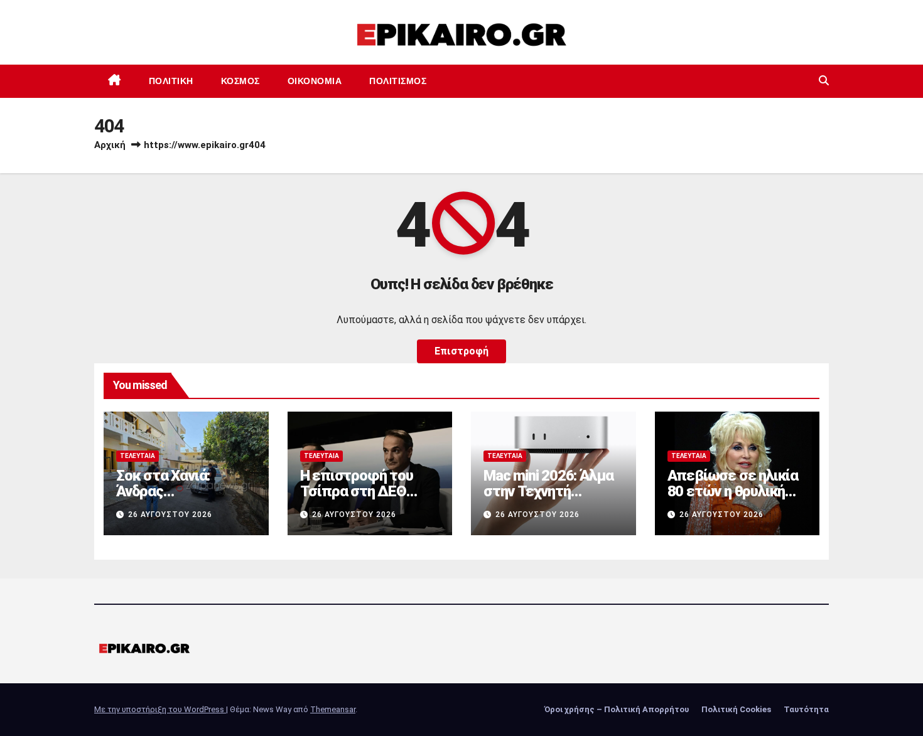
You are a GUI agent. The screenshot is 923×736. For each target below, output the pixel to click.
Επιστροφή (461, 351)
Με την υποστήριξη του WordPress (160, 709)
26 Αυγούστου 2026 (170, 514)
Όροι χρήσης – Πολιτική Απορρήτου (616, 709)
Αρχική (110, 145)
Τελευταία (137, 455)
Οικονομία (315, 81)
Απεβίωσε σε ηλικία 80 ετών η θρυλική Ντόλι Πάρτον (732, 491)
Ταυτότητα (806, 709)
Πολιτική (171, 81)
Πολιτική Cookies (736, 709)
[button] (824, 81)
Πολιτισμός (397, 81)
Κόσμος (240, 81)
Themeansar (332, 709)
